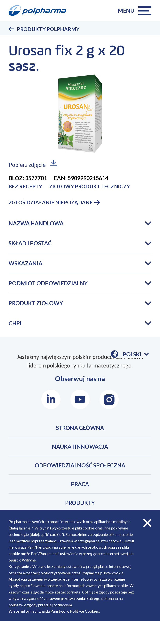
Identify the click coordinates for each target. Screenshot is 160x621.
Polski (136, 354)
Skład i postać (30, 243)
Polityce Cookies (84, 611)
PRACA (80, 484)
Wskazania (25, 263)
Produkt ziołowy (36, 303)
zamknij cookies (147, 523)
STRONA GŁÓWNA (80, 427)
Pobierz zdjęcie (27, 164)
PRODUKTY (80, 502)
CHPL (16, 323)
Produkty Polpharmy (48, 29)
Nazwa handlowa (36, 223)
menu (126, 10)
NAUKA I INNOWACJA (80, 446)
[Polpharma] (40, 11)
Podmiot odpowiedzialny (48, 283)
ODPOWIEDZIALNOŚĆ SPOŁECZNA (80, 465)
